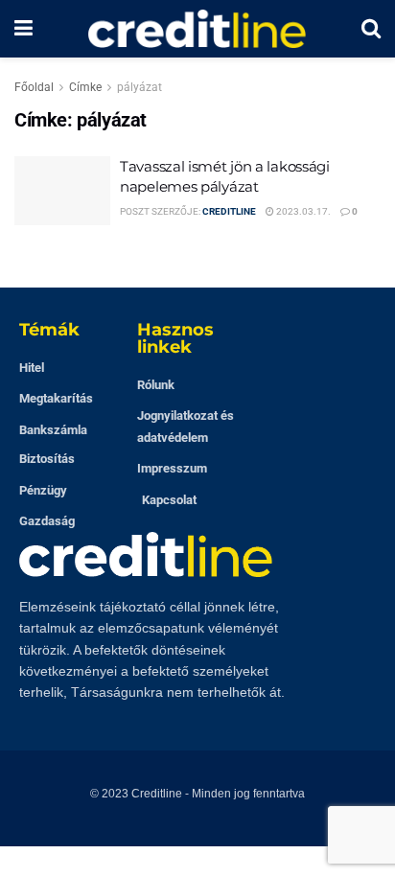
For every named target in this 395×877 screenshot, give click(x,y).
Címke (85, 87)
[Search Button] (371, 29)
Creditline (229, 211)
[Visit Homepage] (197, 29)
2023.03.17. (302, 211)
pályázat (139, 87)
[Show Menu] (23, 29)
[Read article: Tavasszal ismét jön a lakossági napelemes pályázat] (62, 190)
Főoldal (34, 87)
